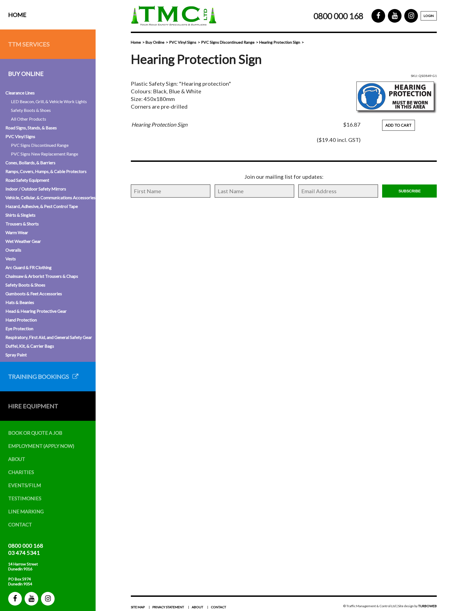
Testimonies (24, 498)
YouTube (31, 599)
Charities (21, 472)
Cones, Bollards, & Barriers (30, 162)
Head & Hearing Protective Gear (36, 311)
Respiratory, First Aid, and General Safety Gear (48, 337)
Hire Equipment (33, 406)
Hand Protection (21, 319)
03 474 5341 (24, 552)
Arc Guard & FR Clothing (28, 267)
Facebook (15, 599)
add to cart (398, 125)
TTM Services (29, 44)
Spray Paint (16, 354)
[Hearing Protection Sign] (396, 97)
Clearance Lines (20, 92)
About (16, 459)
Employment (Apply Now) (41, 446)
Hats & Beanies (19, 302)
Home (17, 14)
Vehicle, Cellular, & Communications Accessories (50, 197)
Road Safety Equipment (27, 180)
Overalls (13, 249)
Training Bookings (40, 376)
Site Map (138, 607)
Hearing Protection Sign (279, 42)
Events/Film (24, 485)
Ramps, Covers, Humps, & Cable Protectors (46, 171)
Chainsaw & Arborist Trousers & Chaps (41, 276)
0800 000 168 (25, 545)
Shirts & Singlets (20, 214)
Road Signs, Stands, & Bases (31, 127)
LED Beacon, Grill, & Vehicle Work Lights (49, 101)
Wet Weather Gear (23, 241)
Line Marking (26, 511)
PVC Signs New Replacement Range (44, 153)
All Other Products (28, 118)
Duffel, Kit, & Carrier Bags (29, 345)
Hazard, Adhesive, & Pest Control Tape (41, 206)
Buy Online (26, 73)
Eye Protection (19, 328)
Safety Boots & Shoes (31, 110)
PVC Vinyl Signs (20, 136)
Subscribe (410, 191)
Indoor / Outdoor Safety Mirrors (35, 188)
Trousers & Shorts (22, 223)
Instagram (48, 599)
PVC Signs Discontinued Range (40, 145)
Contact (20, 524)
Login (429, 16)
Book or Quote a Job (35, 433)
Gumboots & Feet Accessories (33, 293)
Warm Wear (16, 232)
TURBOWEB (427, 606)
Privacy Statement (168, 607)
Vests (10, 258)
